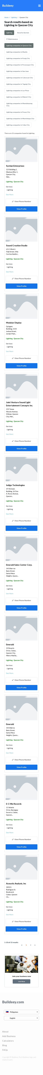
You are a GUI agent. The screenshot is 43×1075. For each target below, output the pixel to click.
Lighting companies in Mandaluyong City (19, 104)
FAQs (5, 1050)
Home (6, 17)
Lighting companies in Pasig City (18, 58)
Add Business (9, 1036)
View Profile (21, 209)
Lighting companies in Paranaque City (20, 65)
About (5, 1031)
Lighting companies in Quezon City (19, 45)
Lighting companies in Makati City (18, 97)
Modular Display (14, 322)
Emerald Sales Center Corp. (19, 565)
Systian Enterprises (15, 166)
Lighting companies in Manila (16, 52)
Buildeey (8, 5)
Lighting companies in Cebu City (18, 125)
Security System (23, 33)
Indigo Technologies (15, 485)
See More (9, 195)
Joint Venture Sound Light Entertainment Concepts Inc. (19, 404)
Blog (4, 1045)
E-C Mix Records (14, 804)
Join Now (21, 981)
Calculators (8, 1040)
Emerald (10, 644)
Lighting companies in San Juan (17, 71)
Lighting (14, 17)
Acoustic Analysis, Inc (16, 883)
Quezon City (18, 182)
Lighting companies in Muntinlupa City (20, 118)
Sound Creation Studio (16, 245)
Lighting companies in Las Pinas (17, 90)
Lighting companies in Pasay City (18, 112)
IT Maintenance (12, 39)
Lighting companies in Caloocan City (19, 78)
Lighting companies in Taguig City (18, 84)
